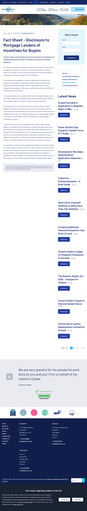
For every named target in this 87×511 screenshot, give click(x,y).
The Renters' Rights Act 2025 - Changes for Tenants (70, 279)
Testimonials (44, 2)
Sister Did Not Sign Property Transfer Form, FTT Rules (71, 130)
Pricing (30, 2)
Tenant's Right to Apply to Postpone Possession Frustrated (71, 254)
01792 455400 (53, 10)
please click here (17, 504)
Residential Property (28, 33)
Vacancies (61, 2)
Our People (13, 2)
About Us (5, 2)
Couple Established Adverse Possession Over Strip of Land (71, 230)
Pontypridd (22, 423)
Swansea (55, 423)
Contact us (52, 2)
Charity (68, 2)
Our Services (22, 2)
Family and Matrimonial (69, 79)
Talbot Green (23, 450)
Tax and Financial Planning (70, 76)
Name (64, 40)
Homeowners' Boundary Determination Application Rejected (70, 155)
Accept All (64, 499)
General (64, 73)
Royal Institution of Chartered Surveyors (19, 106)
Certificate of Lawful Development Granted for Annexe (71, 327)
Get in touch (79, 9)
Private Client (16, 33)
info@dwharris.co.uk (25, 441)
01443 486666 (41, 10)
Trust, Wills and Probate (70, 85)
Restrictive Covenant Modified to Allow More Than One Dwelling (70, 205)
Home (4, 33)
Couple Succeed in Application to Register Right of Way (70, 105)
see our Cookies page (25, 502)
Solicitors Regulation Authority (57, 479)
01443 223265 (64, 10)
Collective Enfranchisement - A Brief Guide (69, 181)
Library (36, 2)
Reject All (78, 499)
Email (63, 47)
